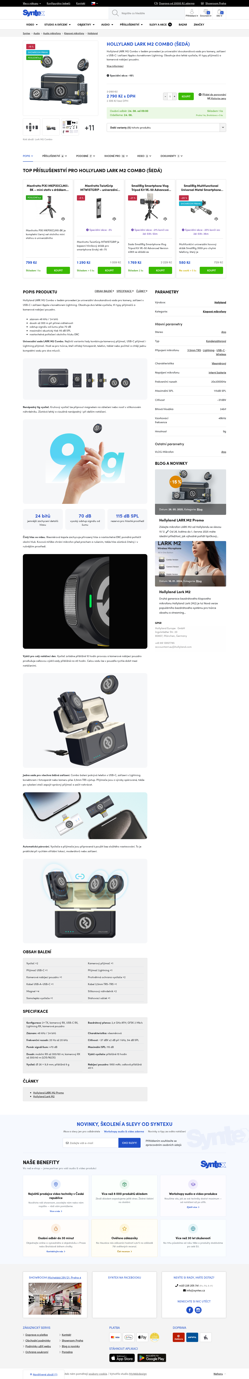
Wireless (221, 354)
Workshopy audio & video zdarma (124, 1131)
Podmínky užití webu (38, 1346)
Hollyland (93, 33)
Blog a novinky (71, 1346)
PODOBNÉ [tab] (83, 156)
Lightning (208, 350)
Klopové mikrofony (74, 33)
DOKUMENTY (170, 156)
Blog (199, 509)
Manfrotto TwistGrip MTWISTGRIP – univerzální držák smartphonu (99, 188)
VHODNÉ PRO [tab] (114, 156)
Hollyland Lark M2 (44, 1096)
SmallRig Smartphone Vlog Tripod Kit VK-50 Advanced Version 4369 (150, 188)
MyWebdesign (138, 1374)
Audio (37, 33)
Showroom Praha (72, 1340)
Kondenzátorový (216, 341)
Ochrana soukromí (36, 1352)
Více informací (115, 66)
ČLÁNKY (141, 291)
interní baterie (217, 372)
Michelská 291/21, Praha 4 (64, 1277)
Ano (223, 332)
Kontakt (80, 3)
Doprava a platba (36, 1335)
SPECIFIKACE (124, 291)
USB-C (220, 350)
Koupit (186, 96)
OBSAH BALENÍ (103, 291)
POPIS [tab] (26, 156)
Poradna (67, 1352)
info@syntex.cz (195, 1290)
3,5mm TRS (194, 350)
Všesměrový (219, 363)
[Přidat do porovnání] (63, 219)
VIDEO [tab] (142, 156)
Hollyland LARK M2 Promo (48, 1092)
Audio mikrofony (52, 33)
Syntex (26, 33)
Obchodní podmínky (37, 1340)
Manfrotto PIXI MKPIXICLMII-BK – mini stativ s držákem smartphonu (48, 188)
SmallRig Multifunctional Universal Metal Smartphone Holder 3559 (201, 188)
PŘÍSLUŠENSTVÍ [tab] (52, 156)
